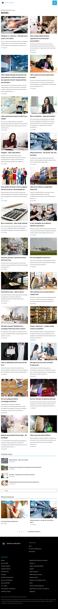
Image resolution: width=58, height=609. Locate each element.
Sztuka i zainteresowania (37, 585)
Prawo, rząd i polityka (36, 574)
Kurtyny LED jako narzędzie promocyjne (43, 399)
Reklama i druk (34, 577)
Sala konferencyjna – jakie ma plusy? (12, 292)
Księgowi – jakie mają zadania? (10, 152)
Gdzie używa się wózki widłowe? (40, 435)
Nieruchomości (34, 571)
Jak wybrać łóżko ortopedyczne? (9, 521)
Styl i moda (4, 585)
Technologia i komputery (8, 588)
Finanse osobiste (5, 566)
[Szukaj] (2, 490)
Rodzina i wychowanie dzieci (38, 580)
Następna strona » (34, 531)
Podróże (3, 574)
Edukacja (32, 563)
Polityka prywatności (35, 548)
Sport (31, 583)
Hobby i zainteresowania (36, 566)
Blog (30, 546)
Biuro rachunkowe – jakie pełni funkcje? (42, 116)
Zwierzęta (32, 591)
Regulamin (32, 551)
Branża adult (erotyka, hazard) (38, 560)
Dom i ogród (4, 563)
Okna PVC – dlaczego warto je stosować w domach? (22, 474)
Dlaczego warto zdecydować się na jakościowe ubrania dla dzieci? (25, 467)
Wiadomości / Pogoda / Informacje (39, 588)
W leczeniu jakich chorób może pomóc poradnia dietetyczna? (24, 482)
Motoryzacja (5, 571)
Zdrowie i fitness (5, 591)
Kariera (32, 568)
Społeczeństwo (5, 583)
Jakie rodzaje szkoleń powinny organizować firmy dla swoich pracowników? (39, 38)
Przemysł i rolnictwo (7, 577)
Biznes (3, 560)
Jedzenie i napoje (5, 568)
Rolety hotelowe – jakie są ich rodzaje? (18, 459)
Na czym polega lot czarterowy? (40, 257)
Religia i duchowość (7, 580)
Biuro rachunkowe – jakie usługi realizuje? (14, 223)
